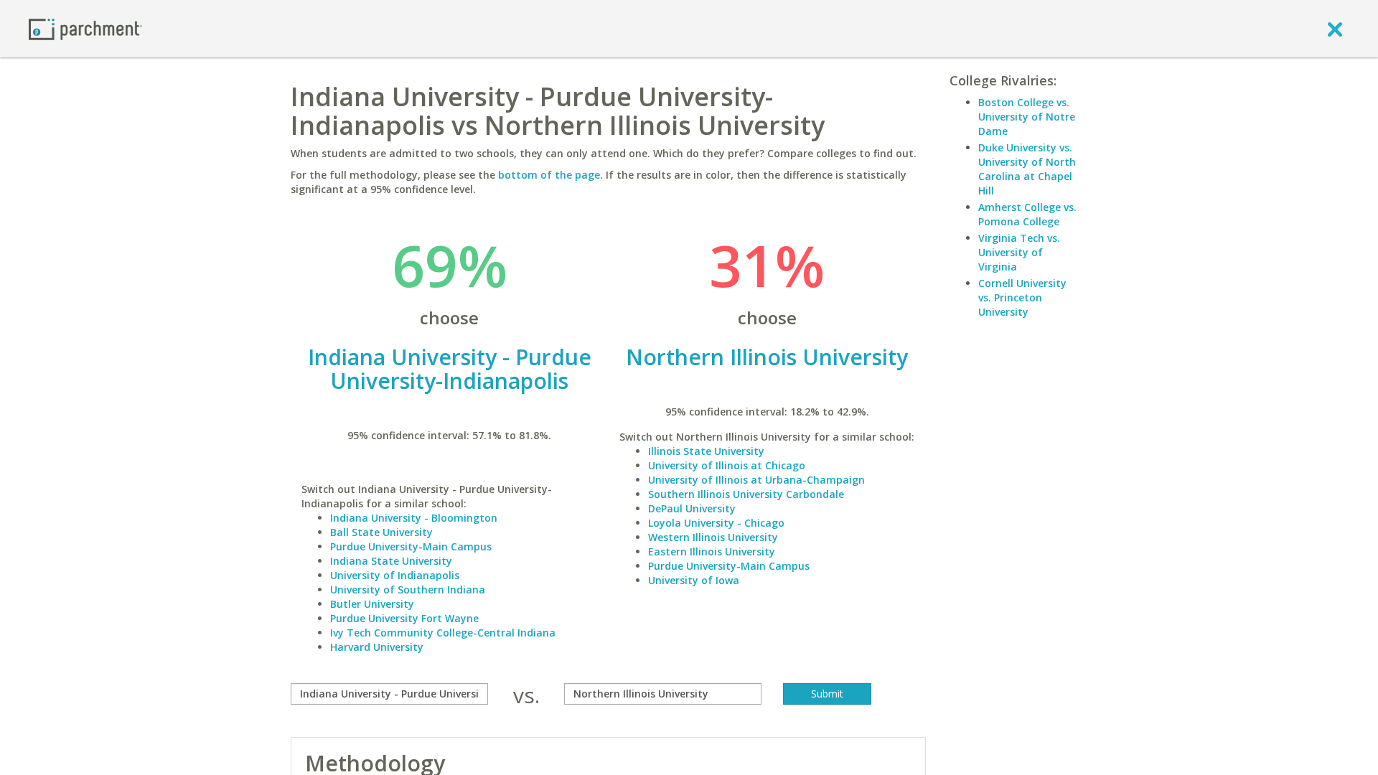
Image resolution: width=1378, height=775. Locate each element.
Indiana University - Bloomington (413, 518)
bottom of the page (549, 175)
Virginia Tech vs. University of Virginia (1019, 252)
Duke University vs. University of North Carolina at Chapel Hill (1027, 169)
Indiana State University (391, 561)
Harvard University (376, 647)
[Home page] (85, 28)
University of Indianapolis (394, 575)
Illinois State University (706, 451)
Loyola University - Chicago (716, 523)
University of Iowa (693, 580)
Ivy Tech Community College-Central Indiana (443, 632)
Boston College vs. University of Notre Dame (1026, 116)
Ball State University (381, 532)
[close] (1335, 28)
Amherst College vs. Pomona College (1027, 214)
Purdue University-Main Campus (411, 546)
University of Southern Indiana (407, 589)
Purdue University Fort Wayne (404, 618)
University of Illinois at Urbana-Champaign (756, 480)
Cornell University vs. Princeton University (1022, 297)
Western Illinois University (713, 537)
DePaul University (692, 508)
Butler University (372, 604)
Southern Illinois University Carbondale (746, 494)
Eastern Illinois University (711, 551)
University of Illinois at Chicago (726, 465)
